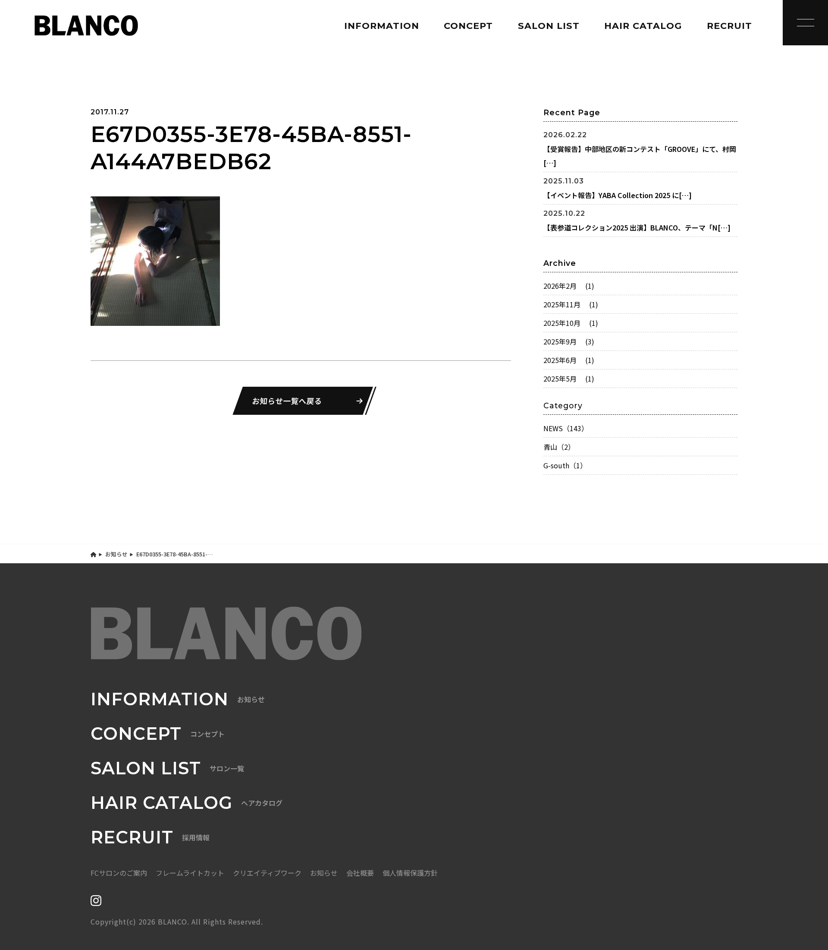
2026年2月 (568, 286)
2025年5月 (568, 378)
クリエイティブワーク (267, 873)
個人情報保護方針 (410, 873)
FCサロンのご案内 (119, 873)
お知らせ (116, 554)
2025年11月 (570, 304)
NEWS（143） (565, 428)
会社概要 (360, 873)
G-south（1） (565, 465)
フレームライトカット (190, 873)
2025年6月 (568, 360)
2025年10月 (570, 323)
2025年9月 (568, 341)
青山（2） (559, 447)
